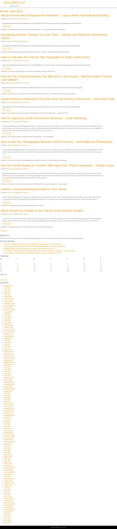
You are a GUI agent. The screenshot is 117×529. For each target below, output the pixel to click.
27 (51, 271)
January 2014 (8, 500)
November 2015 (9, 468)
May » (7, 280)
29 (84, 271)
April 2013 (7, 520)
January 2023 (8, 380)
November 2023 (9, 358)
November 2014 (9, 479)
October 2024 (8, 334)
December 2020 (9, 435)
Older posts (3, 230)
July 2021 (7, 419)
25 (18, 271)
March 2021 (8, 428)
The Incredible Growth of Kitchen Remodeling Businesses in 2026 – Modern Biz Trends (32, 253)
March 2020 (8, 454)
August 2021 (8, 417)
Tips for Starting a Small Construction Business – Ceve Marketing (43, 118)
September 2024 (9, 336)
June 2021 (7, 422)
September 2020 (9, 441)
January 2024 (8, 353)
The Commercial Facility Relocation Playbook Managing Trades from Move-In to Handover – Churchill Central (39, 251)
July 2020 (7, 446)
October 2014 (8, 481)
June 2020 (7, 448)
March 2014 (8, 496)
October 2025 (8, 307)
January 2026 (8, 301)
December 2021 (9, 408)
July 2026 (7, 288)
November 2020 (9, 437)
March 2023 (8, 375)
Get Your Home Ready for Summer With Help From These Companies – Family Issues (57, 165)
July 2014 (7, 487)
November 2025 (9, 305)
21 (68, 268)
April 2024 (7, 347)
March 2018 (8, 463)
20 (51, 268)
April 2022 (7, 400)
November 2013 (9, 505)
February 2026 (9, 299)
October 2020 (8, 439)
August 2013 (8, 511)
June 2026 (7, 290)
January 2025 (8, 327)
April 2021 (7, 426)
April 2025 (7, 321)
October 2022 (8, 386)
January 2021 (8, 432)
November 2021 (9, 411)
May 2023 (7, 371)
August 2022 (8, 391)
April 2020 (7, 452)
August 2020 (8, 443)
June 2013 (7, 516)
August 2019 (8, 457)
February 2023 (9, 378)
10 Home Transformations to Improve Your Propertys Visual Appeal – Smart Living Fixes (32, 244)
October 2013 (8, 507)
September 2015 (9, 472)
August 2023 (8, 364)
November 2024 (9, 332)
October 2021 (8, 413)
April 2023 (7, 373)
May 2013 (7, 518)
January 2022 (8, 406)
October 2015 (8, 470)
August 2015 (8, 474)
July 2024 (7, 340)
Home (9, 29)
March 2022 (8, 402)
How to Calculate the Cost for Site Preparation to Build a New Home (45, 57)
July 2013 (7, 514)
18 (18, 268)
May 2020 (7, 450)
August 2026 (8, 285)
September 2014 (9, 483)
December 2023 (9, 356)
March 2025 (8, 323)
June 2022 (7, 395)
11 (17, 266)
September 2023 (9, 362)
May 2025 (7, 318)
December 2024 (9, 329)
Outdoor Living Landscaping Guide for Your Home (33, 189)
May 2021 (7, 424)
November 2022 (9, 384)
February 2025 (9, 325)
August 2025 (8, 312)
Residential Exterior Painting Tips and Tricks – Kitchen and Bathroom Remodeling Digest (54, 36)
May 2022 (7, 397)
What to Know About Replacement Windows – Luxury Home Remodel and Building (55, 15)
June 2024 (7, 343)
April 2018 (7, 461)
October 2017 (8, 465)
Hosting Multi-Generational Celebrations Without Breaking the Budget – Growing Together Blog (34, 246)
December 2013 (9, 503)
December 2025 (9, 303)
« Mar (2, 280)
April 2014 (7, 494)
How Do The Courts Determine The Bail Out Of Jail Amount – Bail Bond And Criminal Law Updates (56, 78)
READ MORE (6, 26)
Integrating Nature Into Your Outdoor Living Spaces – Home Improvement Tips (29, 248)
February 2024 (9, 351)
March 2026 (8, 296)
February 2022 (9, 404)
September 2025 (9, 310)
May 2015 (7, 476)
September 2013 (9, 509)
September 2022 (9, 389)
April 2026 (7, 294)
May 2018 (7, 459)
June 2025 (7, 316)
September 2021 (9, 415)
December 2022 (9, 382)
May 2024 (7, 345)
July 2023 (7, 367)
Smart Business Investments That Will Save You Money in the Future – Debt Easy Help (57, 99)
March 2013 (8, 522)
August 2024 (8, 338)
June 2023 (7, 369)
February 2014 (9, 498)
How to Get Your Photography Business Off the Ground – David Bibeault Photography (57, 141)
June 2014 (7, 490)
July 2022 (7, 393)
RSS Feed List (14, 2)
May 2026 (7, 292)
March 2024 (8, 349)
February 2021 (9, 430)
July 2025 (7, 314)
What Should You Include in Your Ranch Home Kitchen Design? (42, 210)
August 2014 (8, 485)
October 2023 (8, 360)
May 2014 (7, 492)
